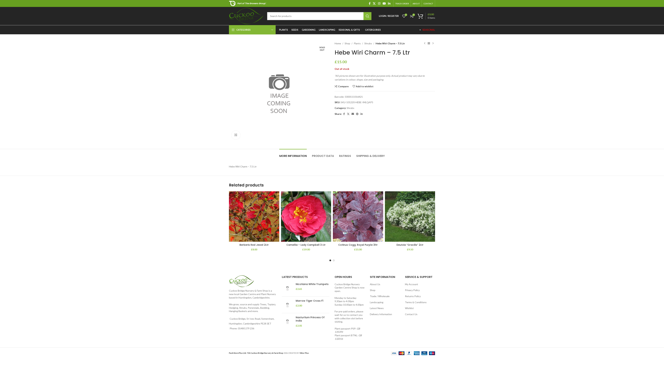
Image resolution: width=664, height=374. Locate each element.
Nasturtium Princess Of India (310, 319)
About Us (375, 284)
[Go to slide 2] (334, 260)
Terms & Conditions (416, 302)
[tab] (293, 154)
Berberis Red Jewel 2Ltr (254, 245)
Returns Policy (413, 296)
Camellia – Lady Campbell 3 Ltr (306, 245)
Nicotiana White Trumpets (312, 284)
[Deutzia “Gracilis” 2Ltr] (410, 216)
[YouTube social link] (384, 3)
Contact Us (411, 314)
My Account (411, 284)
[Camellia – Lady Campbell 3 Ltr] (306, 216)
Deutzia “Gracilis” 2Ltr (409, 245)
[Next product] (433, 43)
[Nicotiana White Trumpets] (287, 288)
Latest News (377, 308)
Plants (357, 43)
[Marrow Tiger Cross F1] (287, 304)
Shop (347, 43)
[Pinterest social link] (357, 114)
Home (338, 43)
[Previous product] (425, 43)
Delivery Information (381, 314)
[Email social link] (353, 114)
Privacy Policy (412, 290)
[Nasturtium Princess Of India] (287, 321)
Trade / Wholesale (380, 296)
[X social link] (374, 3)
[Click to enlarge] (236, 135)
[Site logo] (246, 15)
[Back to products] (429, 43)
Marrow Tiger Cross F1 (309, 300)
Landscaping (376, 302)
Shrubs (368, 43)
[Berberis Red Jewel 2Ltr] (254, 216)
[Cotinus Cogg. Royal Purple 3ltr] (358, 216)
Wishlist (409, 308)
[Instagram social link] (379, 3)
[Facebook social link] (370, 3)
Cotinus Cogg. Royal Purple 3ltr (358, 245)
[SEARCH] (367, 16)
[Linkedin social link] (389, 3)
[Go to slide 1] (330, 260)
